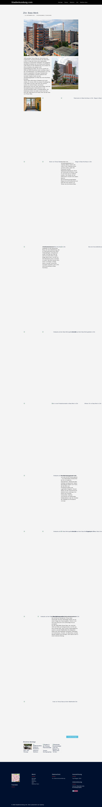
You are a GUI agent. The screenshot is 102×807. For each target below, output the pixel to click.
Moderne (72, 2)
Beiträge (60, 2)
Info (77, 2)
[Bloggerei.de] (75, 791)
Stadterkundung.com (22, 2)
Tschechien (48, 15)
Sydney (42, 804)
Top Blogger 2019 (76, 778)
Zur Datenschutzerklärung (58, 778)
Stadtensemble (40, 15)
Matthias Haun (83, 2)
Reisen (66, 2)
